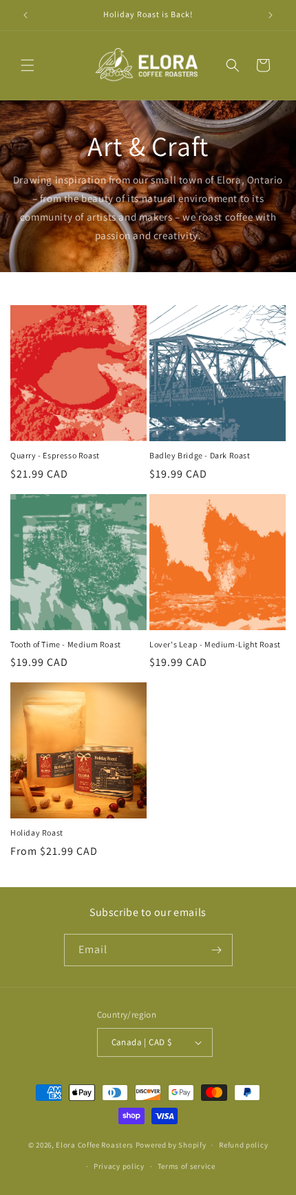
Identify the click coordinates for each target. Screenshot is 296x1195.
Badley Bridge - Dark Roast (200, 455)
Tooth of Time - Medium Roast (65, 644)
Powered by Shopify (171, 1145)
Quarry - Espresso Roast (55, 455)
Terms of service (186, 1166)
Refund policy (243, 1145)
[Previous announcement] (25, 15)
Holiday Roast (36, 832)
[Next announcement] (270, 15)
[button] (27, 65)
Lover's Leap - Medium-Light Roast (215, 644)
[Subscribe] (217, 950)
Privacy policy (119, 1166)
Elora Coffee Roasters (95, 1145)
